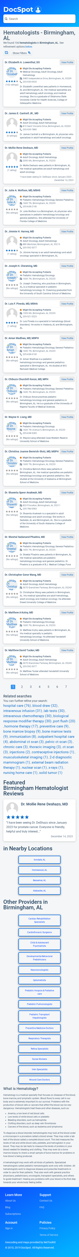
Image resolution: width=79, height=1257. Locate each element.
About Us (10, 1200)
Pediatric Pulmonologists (39, 1004)
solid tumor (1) (50, 773)
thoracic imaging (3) (45, 747)
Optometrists (39, 980)
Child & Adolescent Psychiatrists (39, 944)
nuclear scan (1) (34, 768)
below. (29, 46)
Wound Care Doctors (39, 1079)
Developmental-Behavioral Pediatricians (40, 958)
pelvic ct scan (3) (58, 742)
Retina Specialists (39, 1049)
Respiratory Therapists (39, 1038)
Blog (7, 1207)
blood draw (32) (45, 706)
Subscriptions (13, 1213)
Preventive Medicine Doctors (39, 1028)
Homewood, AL (39, 870)
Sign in (9, 1228)
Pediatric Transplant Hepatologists (39, 1016)
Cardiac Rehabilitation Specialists (39, 920)
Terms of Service (49, 1234)
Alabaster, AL (39, 890)
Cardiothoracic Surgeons (39, 932)
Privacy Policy (47, 1228)
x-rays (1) (56, 768)
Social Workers (39, 1059)
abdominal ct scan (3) (27, 742)
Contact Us (46, 1200)
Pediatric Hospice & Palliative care (39, 992)
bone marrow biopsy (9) (22, 731)
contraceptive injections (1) (53, 752)
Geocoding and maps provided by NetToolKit (30, 1242)
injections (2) (20, 752)
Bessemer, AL (39, 880)
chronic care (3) (15, 747)
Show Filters (20, 53)
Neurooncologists (39, 970)
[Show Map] (6, 53)
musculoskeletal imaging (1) (25, 757)
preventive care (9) (54, 726)
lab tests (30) (54, 711)
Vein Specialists (39, 1069)
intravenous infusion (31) (22, 711)
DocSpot (18, 9)
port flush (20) (64, 721)
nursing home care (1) (20, 773)
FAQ (42, 1207)
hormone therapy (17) (21, 726)
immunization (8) (23, 737)
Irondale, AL (39, 859)
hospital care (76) (17, 706)
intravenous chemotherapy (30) (27, 716)
